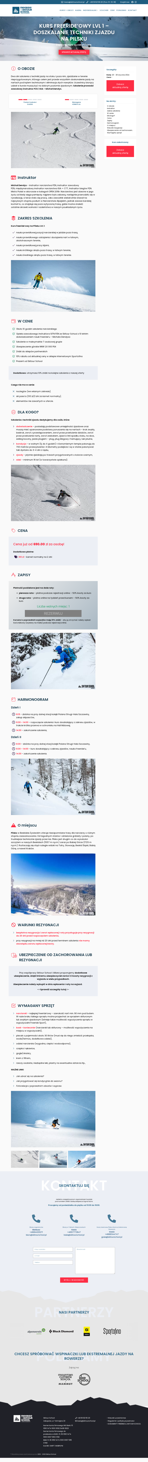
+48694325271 (36, 1232)
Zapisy (109, 120)
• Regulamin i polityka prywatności (120, 1421)
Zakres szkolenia (113, 111)
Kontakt (132, 10)
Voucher (104, 10)
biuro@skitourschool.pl (36, 1235)
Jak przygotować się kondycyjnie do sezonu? (39, 1081)
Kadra (78, 10)
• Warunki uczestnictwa (116, 1418)
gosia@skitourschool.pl (111, 1237)
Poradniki (121, 10)
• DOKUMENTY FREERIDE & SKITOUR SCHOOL (124, 1424)
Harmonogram (113, 123)
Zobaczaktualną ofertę (120, 86)
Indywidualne (89, 10)
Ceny (112, 10)
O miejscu (111, 125)
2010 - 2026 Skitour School (47, 1454)
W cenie (110, 113)
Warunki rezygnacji (114, 128)
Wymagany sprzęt (114, 133)
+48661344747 (112, 1234)
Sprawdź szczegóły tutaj (53, 989)
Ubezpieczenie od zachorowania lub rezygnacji (120, 130)
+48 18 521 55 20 (96, 2)
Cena (109, 118)
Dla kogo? (111, 116)
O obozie (110, 106)
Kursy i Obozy (67, 10)
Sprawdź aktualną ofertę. (74, 52)
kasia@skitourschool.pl (74, 2)
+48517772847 (74, 1232)
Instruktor (111, 108)
